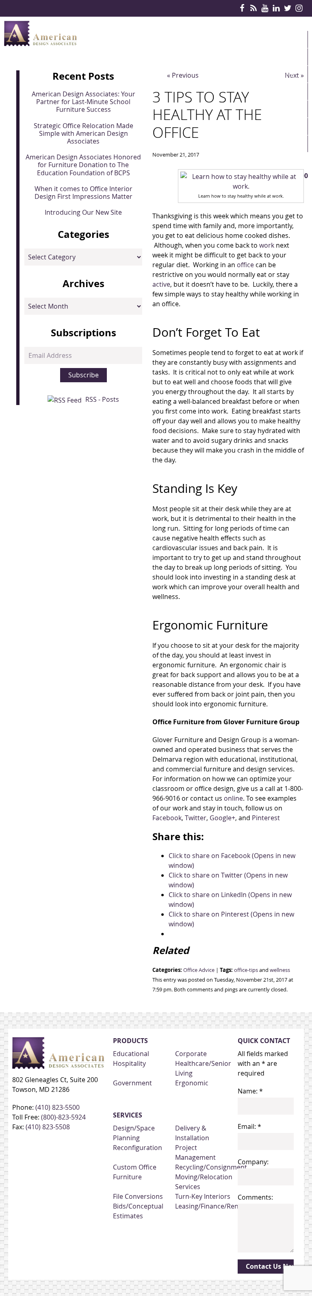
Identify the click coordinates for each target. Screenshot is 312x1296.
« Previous (183, 75)
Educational (131, 1053)
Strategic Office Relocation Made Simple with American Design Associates (83, 133)
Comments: (255, 1197)
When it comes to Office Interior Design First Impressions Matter (83, 192)
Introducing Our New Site (83, 212)
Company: (253, 1161)
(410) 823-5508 (48, 1126)
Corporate (191, 1053)
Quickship (281, 126)
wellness (280, 970)
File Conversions (138, 1196)
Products (281, 56)
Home (274, 39)
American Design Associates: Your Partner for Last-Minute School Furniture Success (83, 101)
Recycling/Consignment (211, 1167)
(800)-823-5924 (63, 1117)
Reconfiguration (137, 1147)
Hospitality (129, 1063)
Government (132, 1082)
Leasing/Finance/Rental (210, 1206)
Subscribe (83, 374)
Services (278, 74)
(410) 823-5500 (57, 1107)
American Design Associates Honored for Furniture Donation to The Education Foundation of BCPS (83, 164)
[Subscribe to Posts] (66, 399)
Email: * (249, 1126)
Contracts (282, 91)
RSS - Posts (102, 399)
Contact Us (283, 161)
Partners (280, 109)
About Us (280, 143)
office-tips (246, 970)
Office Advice (198, 970)
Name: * (250, 1091)
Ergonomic (191, 1082)
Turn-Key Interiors (202, 1196)
